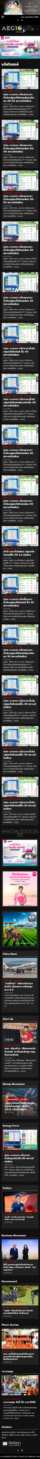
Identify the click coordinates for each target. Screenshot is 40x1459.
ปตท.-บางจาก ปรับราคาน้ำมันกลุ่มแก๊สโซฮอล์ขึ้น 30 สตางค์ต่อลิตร (20, 736)
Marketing (7, 396)
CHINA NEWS (8, 980)
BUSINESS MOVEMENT (10, 1261)
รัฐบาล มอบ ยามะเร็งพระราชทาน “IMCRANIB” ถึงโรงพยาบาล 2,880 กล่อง (20, 1202)
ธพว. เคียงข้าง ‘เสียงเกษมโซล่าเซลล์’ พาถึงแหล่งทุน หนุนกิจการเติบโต (20, 1033)
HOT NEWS (18, 91)
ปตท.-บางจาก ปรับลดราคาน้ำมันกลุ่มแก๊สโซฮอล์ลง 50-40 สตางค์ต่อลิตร (20, 130)
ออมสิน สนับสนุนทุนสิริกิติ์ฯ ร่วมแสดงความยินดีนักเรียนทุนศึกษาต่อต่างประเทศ (20, 1339)
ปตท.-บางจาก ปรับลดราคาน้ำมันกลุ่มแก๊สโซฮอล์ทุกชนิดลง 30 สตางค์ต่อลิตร (20, 634)
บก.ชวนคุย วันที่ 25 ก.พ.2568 (20, 1385)
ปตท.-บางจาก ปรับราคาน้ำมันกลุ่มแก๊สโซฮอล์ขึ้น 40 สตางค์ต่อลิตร (20, 685)
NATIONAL (15, 1307)
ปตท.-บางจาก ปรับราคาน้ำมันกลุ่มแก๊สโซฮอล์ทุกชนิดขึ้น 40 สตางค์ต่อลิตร (20, 384)
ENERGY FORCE (8, 91)
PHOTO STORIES (8, 1351)
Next (20, 835)
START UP (16, 1045)
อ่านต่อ (31, 114)
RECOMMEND (24, 1307)
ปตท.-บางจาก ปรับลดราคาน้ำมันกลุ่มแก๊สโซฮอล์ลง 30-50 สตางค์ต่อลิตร (20, 181)
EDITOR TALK (16, 1399)
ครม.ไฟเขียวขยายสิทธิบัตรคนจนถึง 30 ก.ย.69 (20, 1295)
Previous (6, 831)
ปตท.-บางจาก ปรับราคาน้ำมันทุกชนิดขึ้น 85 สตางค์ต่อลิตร (20, 1140)
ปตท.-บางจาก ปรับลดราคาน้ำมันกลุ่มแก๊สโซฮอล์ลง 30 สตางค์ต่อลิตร (20, 231)
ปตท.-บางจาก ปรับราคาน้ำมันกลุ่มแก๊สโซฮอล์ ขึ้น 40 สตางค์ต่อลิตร (20, 333)
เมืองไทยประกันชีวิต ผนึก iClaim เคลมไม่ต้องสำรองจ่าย (20, 1249)
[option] (20, 1103)
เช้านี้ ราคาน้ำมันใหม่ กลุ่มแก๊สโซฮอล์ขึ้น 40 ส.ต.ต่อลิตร (20, 536)
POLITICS (7, 1214)
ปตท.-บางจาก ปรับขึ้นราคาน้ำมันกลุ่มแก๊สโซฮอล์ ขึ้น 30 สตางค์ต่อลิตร (20, 584)
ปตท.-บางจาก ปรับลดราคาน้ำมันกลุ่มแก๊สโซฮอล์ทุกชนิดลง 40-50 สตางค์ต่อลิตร (20, 79)
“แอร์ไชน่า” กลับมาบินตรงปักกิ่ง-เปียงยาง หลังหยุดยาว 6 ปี (20, 968)
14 (36, 831)
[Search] (37, 29)
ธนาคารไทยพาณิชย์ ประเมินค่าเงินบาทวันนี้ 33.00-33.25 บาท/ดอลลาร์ (20, 1106)
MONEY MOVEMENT (12, 1100)
